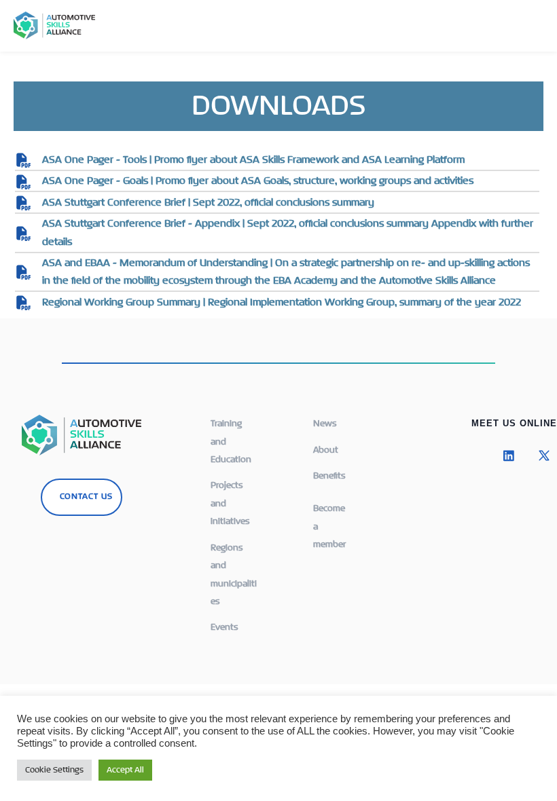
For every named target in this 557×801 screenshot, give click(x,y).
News (324, 423)
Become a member (329, 526)
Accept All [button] (125, 770)
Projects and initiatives (230, 503)
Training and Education (231, 441)
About (325, 450)
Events (224, 627)
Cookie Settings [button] (54, 770)
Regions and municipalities (234, 574)
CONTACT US (86, 496)
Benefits (329, 476)
